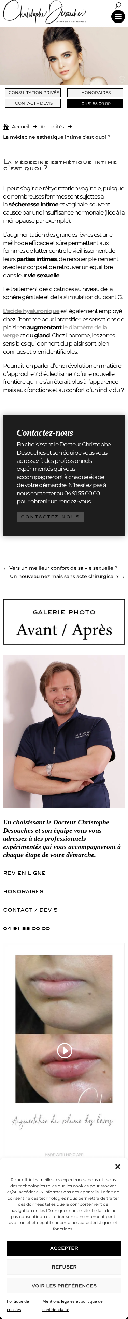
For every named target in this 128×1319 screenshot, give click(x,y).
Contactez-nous (50, 516)
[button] (117, 1166)
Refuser (64, 1267)
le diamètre (78, 327)
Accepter (64, 1248)
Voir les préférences (64, 1285)
